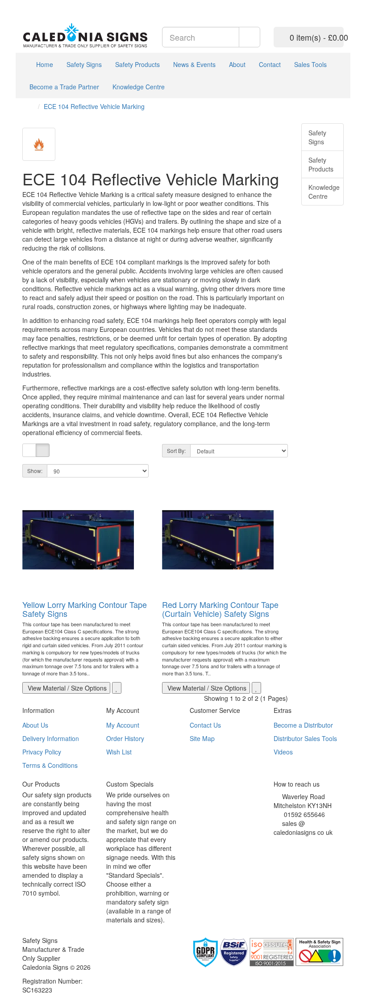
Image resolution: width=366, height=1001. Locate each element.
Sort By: (176, 450)
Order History (125, 738)
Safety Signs (84, 64)
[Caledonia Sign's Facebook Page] (276, 843)
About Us (35, 724)
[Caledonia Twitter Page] (38, 4)
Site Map (202, 738)
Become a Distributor (303, 724)
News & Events (194, 64)
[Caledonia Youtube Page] (24, 4)
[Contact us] (316, 4)
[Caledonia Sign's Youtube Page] (289, 843)
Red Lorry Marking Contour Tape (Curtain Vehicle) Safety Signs (220, 609)
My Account (122, 724)
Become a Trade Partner (64, 86)
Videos (283, 751)
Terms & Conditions (50, 765)
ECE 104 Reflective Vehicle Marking (94, 106)
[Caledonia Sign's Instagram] (296, 843)
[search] (249, 37)
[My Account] (327, 4)
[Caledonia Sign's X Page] (282, 843)
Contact (270, 64)
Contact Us (205, 724)
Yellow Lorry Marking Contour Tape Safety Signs (84, 609)
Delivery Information (50, 738)
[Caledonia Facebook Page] (51, 4)
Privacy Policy (41, 751)
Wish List (119, 751)
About (237, 64)
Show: (34, 470)
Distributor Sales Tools (305, 738)
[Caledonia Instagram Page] (44, 4)
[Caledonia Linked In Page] (31, 4)
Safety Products (137, 64)
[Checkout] (339, 4)
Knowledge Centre (138, 86)
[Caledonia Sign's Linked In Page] (302, 843)
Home (43, 64)
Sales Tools (310, 64)
